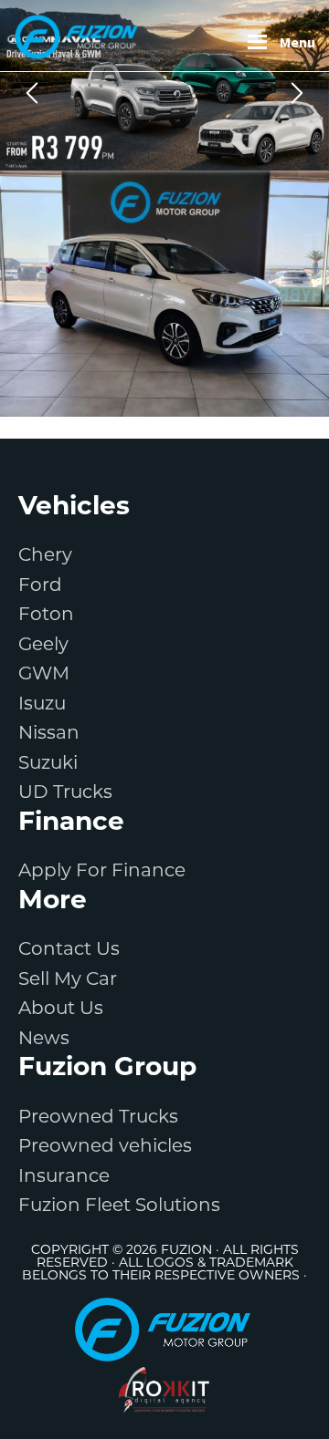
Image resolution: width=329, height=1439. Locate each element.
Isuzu (42, 705)
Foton (46, 615)
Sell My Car (67, 980)
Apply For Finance (102, 872)
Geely (43, 646)
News (43, 1039)
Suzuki (48, 764)
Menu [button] (297, 42)
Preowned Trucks (98, 1118)
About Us (60, 1009)
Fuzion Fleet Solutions (119, 1206)
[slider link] (164, 85)
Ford (40, 586)
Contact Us (69, 950)
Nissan (49, 734)
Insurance (64, 1177)
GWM (43, 675)
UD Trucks (65, 793)
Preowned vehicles (105, 1147)
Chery (45, 556)
